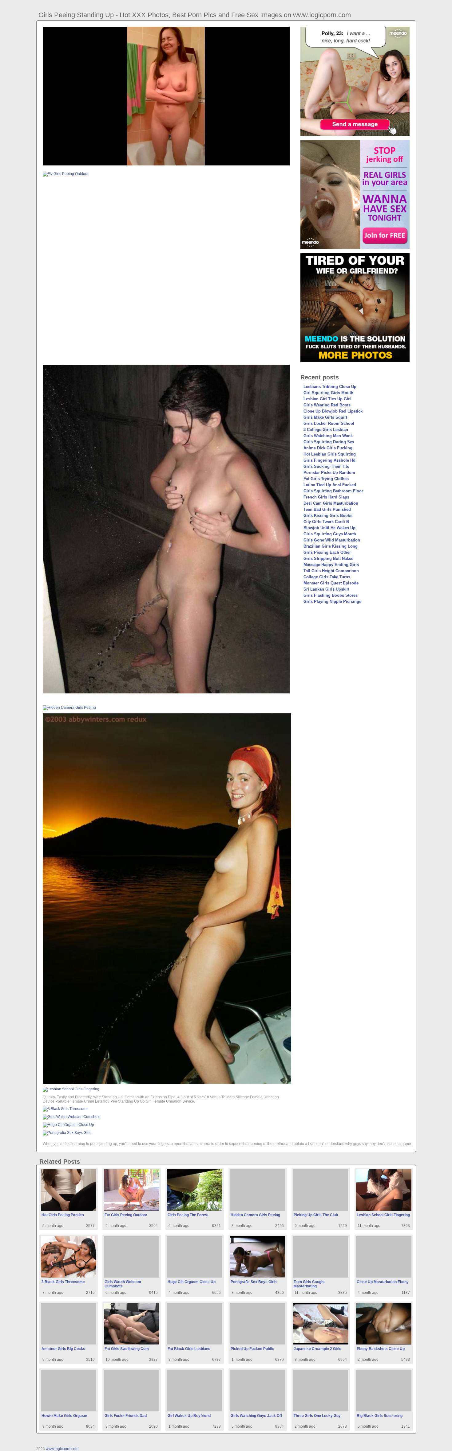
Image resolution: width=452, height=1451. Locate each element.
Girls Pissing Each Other (327, 552)
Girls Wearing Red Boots (327, 405)
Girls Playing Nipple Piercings (332, 601)
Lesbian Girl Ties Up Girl (327, 399)
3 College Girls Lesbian (325, 429)
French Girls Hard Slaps (326, 497)
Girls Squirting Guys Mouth (329, 534)
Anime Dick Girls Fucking (327, 448)
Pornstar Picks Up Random (329, 472)
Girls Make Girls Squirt (325, 417)
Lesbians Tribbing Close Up (329, 386)
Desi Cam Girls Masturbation (330, 503)
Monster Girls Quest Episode (331, 583)
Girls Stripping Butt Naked (328, 558)
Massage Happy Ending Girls (331, 564)
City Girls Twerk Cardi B (326, 521)
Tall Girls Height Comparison (331, 570)
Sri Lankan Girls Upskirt (326, 589)
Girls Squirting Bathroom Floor (333, 491)
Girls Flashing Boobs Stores (330, 595)
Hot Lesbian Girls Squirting (329, 454)
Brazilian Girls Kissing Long (330, 546)
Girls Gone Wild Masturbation (331, 540)
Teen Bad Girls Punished (327, 509)
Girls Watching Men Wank (328, 435)
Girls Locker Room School (328, 423)
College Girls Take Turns (326, 577)
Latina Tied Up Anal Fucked (329, 485)
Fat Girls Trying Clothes (326, 478)
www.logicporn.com (62, 1449)
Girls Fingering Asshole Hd (329, 460)
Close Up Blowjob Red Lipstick (333, 411)
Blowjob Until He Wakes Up (329, 528)
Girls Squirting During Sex (328, 442)
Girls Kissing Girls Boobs (327, 515)
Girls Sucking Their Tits (326, 466)
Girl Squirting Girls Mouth (328, 392)
